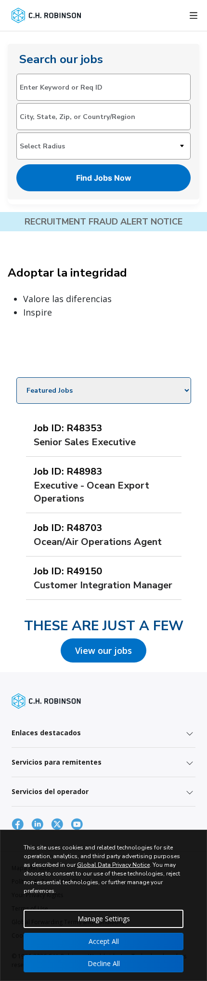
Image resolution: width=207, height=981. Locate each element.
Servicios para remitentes (57, 762)
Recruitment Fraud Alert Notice (103, 221)
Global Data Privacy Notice (113, 865)
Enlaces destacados (46, 732)
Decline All (104, 963)
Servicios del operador (50, 791)
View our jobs (103, 650)
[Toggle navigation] (193, 15)
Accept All (104, 941)
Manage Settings (104, 918)
